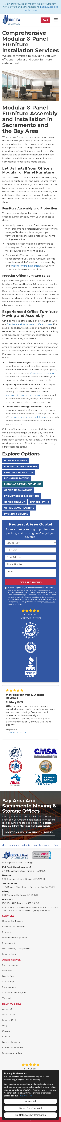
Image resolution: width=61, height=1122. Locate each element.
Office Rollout (14, 502)
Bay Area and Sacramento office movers (29, 324)
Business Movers (15, 460)
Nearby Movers (11, 1042)
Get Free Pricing (31, 582)
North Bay (8, 976)
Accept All (30, 1101)
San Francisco (10, 965)
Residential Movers (12, 921)
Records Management (15, 937)
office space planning (41, 373)
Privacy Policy (17, 604)
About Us (7, 1009)
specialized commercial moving (23, 395)
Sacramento (9, 987)
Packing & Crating (16, 513)
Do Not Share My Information (30, 1115)
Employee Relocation (18, 472)
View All (6, 998)
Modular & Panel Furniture (22, 484)
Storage (6, 932)
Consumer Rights (12, 1053)
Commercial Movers (13, 926)
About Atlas (8, 1014)
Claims (6, 1031)
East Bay (7, 970)
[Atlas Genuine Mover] (41, 855)
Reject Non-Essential (30, 1108)
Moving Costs (9, 1020)
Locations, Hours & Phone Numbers (29, 832)
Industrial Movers (16, 478)
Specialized (8, 943)
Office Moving (39, 502)
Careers (6, 1036)
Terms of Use (49, 602)
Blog (5, 1025)
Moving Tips (9, 954)
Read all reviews (15, 732)
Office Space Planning (19, 507)
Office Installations (18, 490)
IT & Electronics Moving (20, 466)
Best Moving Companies (16, 948)
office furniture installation (25, 265)
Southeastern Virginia (14, 992)
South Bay (8, 981)
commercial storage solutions (28, 417)
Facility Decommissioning (21, 496)
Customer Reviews (12, 1047)
